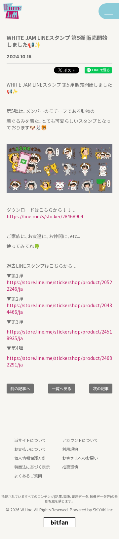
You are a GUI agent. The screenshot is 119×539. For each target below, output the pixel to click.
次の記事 (101, 388)
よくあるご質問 (28, 475)
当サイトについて (30, 440)
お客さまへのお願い (80, 458)
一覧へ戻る (61, 388)
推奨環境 (70, 467)
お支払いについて (30, 449)
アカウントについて (80, 440)
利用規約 (70, 449)
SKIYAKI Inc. (103, 509)
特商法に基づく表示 (32, 467)
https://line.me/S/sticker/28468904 (45, 216)
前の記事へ (20, 388)
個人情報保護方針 (30, 458)
